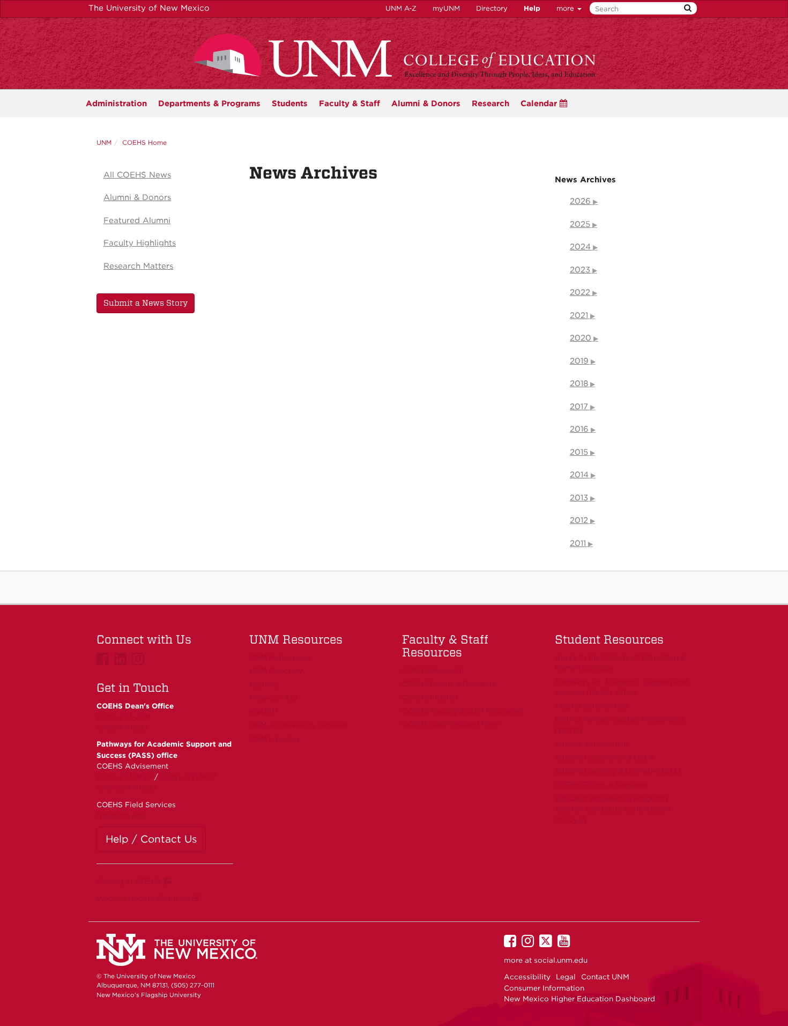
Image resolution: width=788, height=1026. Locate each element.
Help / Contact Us (151, 839)
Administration (116, 103)
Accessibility (527, 976)
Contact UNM (605, 976)
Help (532, 8)
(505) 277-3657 (188, 776)
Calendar (540, 103)
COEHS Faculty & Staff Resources (462, 710)
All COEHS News (137, 175)
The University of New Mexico (149, 8)
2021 (579, 315)
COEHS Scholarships (592, 706)
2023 (580, 270)
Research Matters (138, 266)
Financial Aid (273, 697)
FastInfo (264, 684)
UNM (103, 142)
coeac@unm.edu (126, 787)
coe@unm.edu (121, 727)
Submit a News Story (145, 303)
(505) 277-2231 (123, 716)
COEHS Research (433, 670)
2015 (579, 452)
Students (290, 103)
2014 (579, 474)
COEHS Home (144, 142)
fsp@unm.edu (120, 815)
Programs (209, 103)
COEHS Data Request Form (451, 724)
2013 (579, 498)
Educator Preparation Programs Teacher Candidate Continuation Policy (612, 809)
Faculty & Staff (349, 103)
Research (490, 103)
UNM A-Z (401, 8)
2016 (579, 429)
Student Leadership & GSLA (605, 757)
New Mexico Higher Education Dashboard (579, 998)
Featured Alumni (136, 220)
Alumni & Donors (425, 103)
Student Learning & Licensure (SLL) (618, 770)
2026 (580, 201)
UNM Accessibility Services (298, 724)
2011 (578, 543)
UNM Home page (280, 657)
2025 (580, 224)
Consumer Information (544, 988)
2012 (579, 520)
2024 (580, 247)
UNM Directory (276, 670)
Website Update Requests (144, 898)
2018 (579, 383)
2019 (579, 361)
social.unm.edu (561, 960)
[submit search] (688, 8)
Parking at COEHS (129, 881)
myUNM (446, 8)
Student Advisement (591, 744)
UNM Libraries (274, 738)
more (566, 8)
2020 (580, 338)
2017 (579, 406)
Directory (492, 8)
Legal (566, 976)
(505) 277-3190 (124, 776)
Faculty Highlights (139, 243)
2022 (580, 292)
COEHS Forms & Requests (602, 784)
